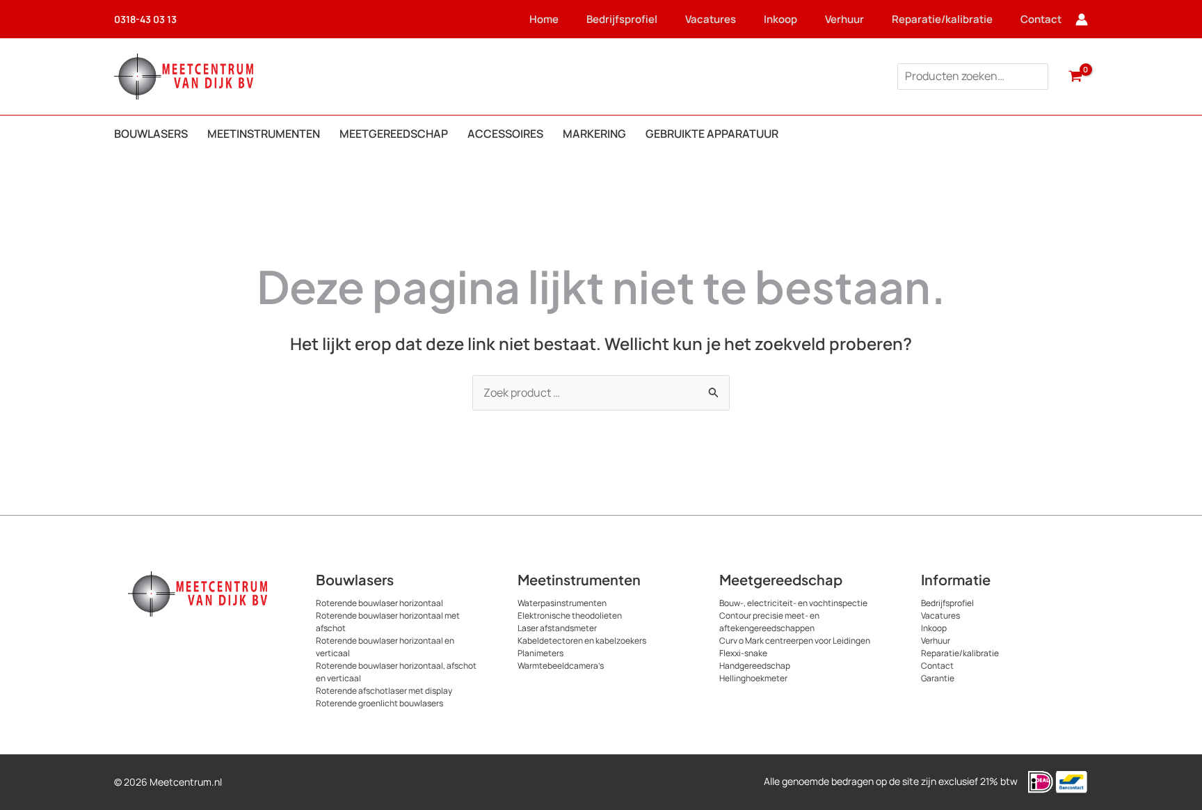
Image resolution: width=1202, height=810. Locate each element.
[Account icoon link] (1081, 19)
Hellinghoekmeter (753, 678)
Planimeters (540, 653)
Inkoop (780, 19)
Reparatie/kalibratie (942, 19)
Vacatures (710, 19)
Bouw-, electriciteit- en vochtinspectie (793, 603)
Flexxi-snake (743, 653)
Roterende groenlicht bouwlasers (379, 703)
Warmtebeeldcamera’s (561, 666)
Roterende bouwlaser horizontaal (379, 603)
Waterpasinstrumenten (562, 603)
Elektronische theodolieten (570, 615)
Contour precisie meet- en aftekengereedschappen (769, 622)
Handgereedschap (754, 666)
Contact (1040, 19)
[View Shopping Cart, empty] (1075, 76)
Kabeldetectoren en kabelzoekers (582, 640)
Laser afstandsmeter (557, 628)
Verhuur (844, 19)
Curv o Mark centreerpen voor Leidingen (794, 640)
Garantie (937, 678)
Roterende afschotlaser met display (384, 691)
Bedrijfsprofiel (621, 19)
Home (544, 19)
